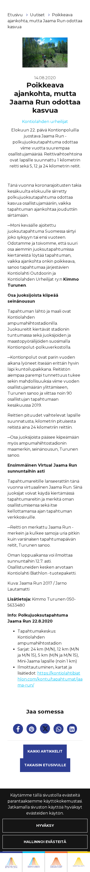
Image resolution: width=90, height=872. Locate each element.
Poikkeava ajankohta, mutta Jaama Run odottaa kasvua (45, 20)
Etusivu (16, 14)
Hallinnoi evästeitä (45, 842)
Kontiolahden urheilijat (45, 121)
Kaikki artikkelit (45, 751)
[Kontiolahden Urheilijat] (56, 862)
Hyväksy (45, 826)
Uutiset (38, 14)
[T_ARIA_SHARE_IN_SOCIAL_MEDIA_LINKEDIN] (72, 730)
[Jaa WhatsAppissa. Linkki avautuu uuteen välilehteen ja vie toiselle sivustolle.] (59, 730)
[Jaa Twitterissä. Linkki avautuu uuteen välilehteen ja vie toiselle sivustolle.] (45, 730)
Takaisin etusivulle (45, 765)
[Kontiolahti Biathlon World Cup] (33, 862)
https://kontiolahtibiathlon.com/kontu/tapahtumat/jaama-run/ (50, 679)
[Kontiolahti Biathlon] (11, 862)
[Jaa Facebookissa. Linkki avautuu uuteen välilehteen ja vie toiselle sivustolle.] (18, 730)
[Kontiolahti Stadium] (79, 862)
